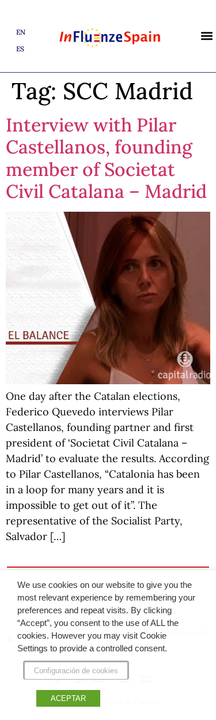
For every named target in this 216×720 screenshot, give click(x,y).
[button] (206, 36)
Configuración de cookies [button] (76, 670)
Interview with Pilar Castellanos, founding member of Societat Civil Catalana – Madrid (106, 158)
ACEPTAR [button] (68, 698)
